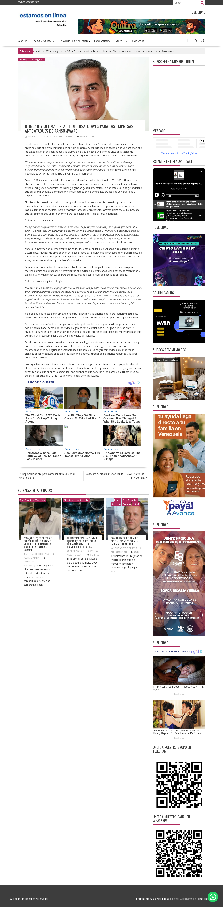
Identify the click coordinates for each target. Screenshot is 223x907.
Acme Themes (205, 898)
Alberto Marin (64, 136)
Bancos (117, 500)
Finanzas (127, 504)
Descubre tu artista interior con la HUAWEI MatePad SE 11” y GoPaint (116, 475)
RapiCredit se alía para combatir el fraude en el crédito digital (47, 475)
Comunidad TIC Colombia (74, 41)
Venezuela (121, 41)
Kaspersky (29, 561)
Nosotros (23, 41)
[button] (213, 897)
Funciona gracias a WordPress (152, 898)
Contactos (138, 41)
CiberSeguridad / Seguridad (32, 59)
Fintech (135, 504)
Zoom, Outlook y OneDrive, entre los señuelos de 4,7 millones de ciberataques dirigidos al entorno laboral (38, 543)
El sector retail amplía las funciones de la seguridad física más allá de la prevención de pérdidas (82, 542)
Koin (136, 552)
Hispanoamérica (102, 41)
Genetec (94, 554)
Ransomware (87, 136)
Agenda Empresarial (45, 41)
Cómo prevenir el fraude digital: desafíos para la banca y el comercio (124, 541)
